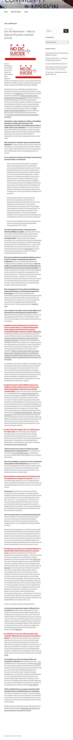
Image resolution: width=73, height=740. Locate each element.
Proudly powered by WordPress (13, 736)
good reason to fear (28, 393)
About (26, 11)
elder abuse (29, 249)
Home (6, 11)
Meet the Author (16, 11)
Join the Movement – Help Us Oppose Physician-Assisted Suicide (19, 34)
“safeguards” (19, 93)
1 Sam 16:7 (36, 559)
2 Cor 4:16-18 (33, 685)
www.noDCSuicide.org (20, 453)
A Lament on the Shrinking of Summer (56, 63)
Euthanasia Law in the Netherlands (15, 444)
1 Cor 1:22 (37, 663)
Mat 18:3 (18, 629)
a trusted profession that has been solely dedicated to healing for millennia (22, 338)
